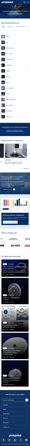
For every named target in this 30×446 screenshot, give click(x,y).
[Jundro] (7, 2)
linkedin (15, 440)
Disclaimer (4, 444)
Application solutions (7, 189)
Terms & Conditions (24, 444)
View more (26, 168)
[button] (27, 30)
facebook (3, 440)
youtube (26, 440)
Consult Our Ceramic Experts (15, 131)
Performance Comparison (10, 222)
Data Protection (14, 444)
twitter (20, 440)
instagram (9, 440)
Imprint (8, 444)
